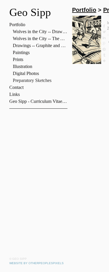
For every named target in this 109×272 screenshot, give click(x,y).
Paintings (21, 52)
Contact (16, 87)
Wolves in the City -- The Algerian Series (40, 38)
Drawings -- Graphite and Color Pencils (40, 45)
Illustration (22, 66)
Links (14, 94)
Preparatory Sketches (32, 80)
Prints (18, 59)
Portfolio (17, 24)
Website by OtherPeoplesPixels (36, 263)
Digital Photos (26, 73)
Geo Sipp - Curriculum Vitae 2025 (38, 101)
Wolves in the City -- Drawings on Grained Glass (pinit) (40, 31)
